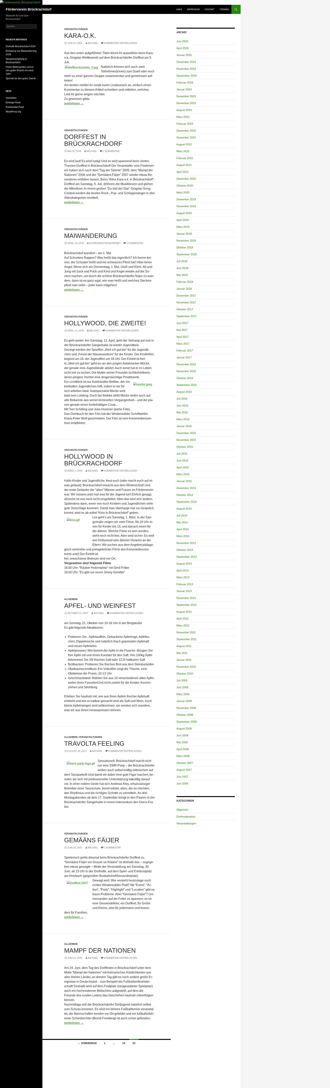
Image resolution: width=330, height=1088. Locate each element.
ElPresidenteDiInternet (105, 243)
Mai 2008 (182, 742)
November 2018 (186, 240)
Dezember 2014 (186, 487)
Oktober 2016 (184, 378)
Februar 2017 (184, 350)
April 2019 (182, 219)
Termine (224, 9)
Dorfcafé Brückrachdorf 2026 (21, 46)
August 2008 (184, 728)
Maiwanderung (90, 235)
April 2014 (182, 529)
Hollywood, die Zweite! (105, 323)
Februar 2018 (184, 281)
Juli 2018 (181, 261)
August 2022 (184, 144)
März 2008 (182, 756)
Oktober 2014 (184, 494)
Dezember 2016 (186, 364)
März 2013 (182, 577)
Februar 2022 (184, 158)
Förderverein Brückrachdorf (28, 9)
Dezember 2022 (186, 130)
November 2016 (186, 371)
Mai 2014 (182, 522)
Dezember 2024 (186, 61)
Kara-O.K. (80, 35)
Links (179, 9)
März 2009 (182, 694)
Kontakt (209, 9)
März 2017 (182, 343)
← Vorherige (87, 1043)
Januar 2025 (184, 55)
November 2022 (186, 137)
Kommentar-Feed (15, 107)
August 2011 (184, 646)
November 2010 (186, 666)
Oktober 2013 (184, 549)
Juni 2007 (182, 776)
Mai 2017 (182, 329)
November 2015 (186, 439)
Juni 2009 (182, 687)
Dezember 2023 (186, 96)
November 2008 (186, 707)
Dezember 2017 (186, 295)
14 (123, 1043)
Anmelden (11, 98)
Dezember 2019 (186, 199)
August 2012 (184, 611)
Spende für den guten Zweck (21, 78)
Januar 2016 (184, 426)
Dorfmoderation (185, 816)
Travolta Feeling (94, 743)
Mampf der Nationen (100, 950)
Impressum (193, 9)
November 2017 (186, 302)
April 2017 (182, 336)
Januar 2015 (184, 481)
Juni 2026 (182, 41)
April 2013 (182, 570)
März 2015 (182, 474)
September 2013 (186, 556)
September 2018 (186, 254)
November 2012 (186, 597)
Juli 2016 (181, 398)
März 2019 (182, 226)
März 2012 (182, 625)
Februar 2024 (184, 82)
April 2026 (182, 48)
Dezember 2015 (186, 433)
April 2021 (182, 171)
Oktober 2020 (184, 185)
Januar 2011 (184, 659)
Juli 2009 (181, 680)
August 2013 (184, 563)
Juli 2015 (181, 453)
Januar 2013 (184, 591)
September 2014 (186, 501)
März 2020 (182, 192)
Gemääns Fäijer (91, 840)
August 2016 (184, 391)
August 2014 (184, 508)
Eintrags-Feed (13, 102)
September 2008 (186, 721)
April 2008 (182, 749)
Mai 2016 (182, 412)
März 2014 (182, 536)
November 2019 (186, 206)
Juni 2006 (182, 783)
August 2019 (184, 213)
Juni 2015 (182, 460)
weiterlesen (74, 103)
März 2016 (182, 419)
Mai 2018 (182, 274)
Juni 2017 (182, 323)
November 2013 (186, 542)
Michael (93, 43)
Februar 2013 (184, 584)
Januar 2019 (184, 233)
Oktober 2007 (184, 762)
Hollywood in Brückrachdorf (93, 460)
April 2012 (182, 618)
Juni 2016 (182, 405)
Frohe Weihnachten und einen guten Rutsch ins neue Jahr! (20, 70)
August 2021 (184, 164)
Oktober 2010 (184, 673)
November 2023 (186, 103)
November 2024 (186, 68)
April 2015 (182, 467)
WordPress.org (13, 111)
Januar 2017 (184, 357)
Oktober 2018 (184, 247)
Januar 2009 (184, 701)
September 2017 (186, 316)
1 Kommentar (111, 151)
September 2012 (186, 604)
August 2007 (184, 769)
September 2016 (186, 384)
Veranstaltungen (76, 29)
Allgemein (71, 599)
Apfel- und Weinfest (100, 605)
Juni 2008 (182, 735)
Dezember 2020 (186, 178)
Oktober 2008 (184, 714)
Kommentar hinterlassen (120, 43)
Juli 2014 (181, 515)
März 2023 (182, 116)
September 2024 (186, 75)
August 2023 (184, 109)
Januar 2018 (184, 288)
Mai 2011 (182, 652)
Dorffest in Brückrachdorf (93, 140)
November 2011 (186, 632)
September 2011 (186, 639)
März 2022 (182, 151)
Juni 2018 (182, 268)
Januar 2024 (184, 89)
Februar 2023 (184, 123)
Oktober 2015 (184, 446)
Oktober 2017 (184, 309)
